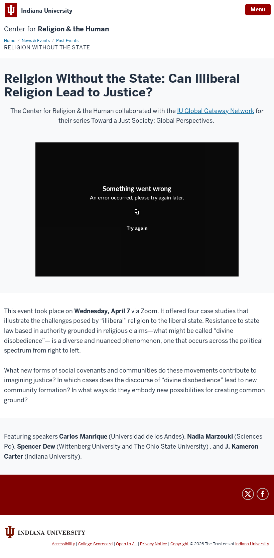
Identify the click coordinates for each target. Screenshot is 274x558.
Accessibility (63, 544)
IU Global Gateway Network (215, 111)
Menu (258, 9)
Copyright (179, 544)
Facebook (263, 494)
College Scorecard (95, 544)
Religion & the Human (56, 29)
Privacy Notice (153, 544)
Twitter (248, 494)
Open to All (126, 544)
